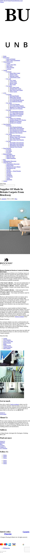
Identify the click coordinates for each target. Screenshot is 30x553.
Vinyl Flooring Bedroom (16, 127)
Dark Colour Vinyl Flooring (17, 140)
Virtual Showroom (8, 61)
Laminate (8, 69)
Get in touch (3, 414)
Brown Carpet (13, 83)
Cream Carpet (13, 81)
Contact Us (3, 447)
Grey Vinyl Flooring (15, 138)
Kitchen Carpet (13, 74)
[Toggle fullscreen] (3, 551)
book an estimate (14, 404)
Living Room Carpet (15, 77)
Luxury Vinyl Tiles (11, 64)
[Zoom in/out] (5, 551)
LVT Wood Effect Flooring (16, 113)
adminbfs (4, 199)
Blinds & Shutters (7, 154)
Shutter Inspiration (11, 158)
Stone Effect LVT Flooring (16, 114)
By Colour (9, 103)
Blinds (4, 344)
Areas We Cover (7, 162)
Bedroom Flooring (14, 96)
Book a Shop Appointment (13, 60)
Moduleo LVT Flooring (16, 121)
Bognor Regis (9, 165)
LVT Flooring (3, 448)
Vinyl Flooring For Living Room (18, 131)
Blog (4, 159)
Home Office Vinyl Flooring (17, 128)
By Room (8, 71)
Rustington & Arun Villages (13, 166)
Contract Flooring (7, 347)
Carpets (8, 63)
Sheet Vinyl (9, 66)
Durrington (9, 179)
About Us (2, 412)
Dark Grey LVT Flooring (16, 108)
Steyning (8, 172)
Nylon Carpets (13, 91)
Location (2, 445)
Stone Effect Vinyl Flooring (17, 144)
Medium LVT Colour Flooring (17, 107)
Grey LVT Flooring (15, 104)
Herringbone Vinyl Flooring (17, 145)
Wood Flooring (10, 67)
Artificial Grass (7, 345)
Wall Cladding (6, 348)
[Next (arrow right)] (2, 552)
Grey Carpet (13, 80)
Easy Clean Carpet (14, 87)
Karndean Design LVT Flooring (18, 120)
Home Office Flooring (15, 97)
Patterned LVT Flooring (16, 115)
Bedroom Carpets (14, 76)
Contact (5, 181)
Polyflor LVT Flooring (15, 122)
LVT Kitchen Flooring (15, 98)
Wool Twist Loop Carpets (16, 90)
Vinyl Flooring (7, 124)
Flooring (7, 534)
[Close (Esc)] (0, 551)
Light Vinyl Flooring (15, 135)
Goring (8, 178)
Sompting (8, 174)
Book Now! (6, 57)
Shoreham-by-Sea (10, 168)
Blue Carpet (13, 84)
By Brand (8, 117)
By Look (8, 79)
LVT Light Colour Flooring (17, 105)
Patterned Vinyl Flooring (16, 147)
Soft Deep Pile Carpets (15, 88)
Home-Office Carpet (15, 73)
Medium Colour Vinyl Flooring (17, 137)
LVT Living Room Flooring (17, 100)
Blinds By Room (10, 155)
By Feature (9, 86)
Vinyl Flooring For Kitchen (16, 130)
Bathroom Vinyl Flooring (16, 132)
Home (4, 56)
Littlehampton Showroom (9, 161)
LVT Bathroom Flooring (16, 101)
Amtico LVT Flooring (15, 118)
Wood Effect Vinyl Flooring (17, 142)
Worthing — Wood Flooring (13, 171)
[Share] (2, 551)
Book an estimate (19, 316)
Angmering (9, 175)
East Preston (9, 176)
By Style (8, 110)
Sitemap (2, 538)
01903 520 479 (4, 0)
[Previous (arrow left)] (0, 552)
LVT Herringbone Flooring (16, 111)
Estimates (2, 442)
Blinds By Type (10, 157)
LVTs (4, 93)
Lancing (8, 169)
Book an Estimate (10, 59)
